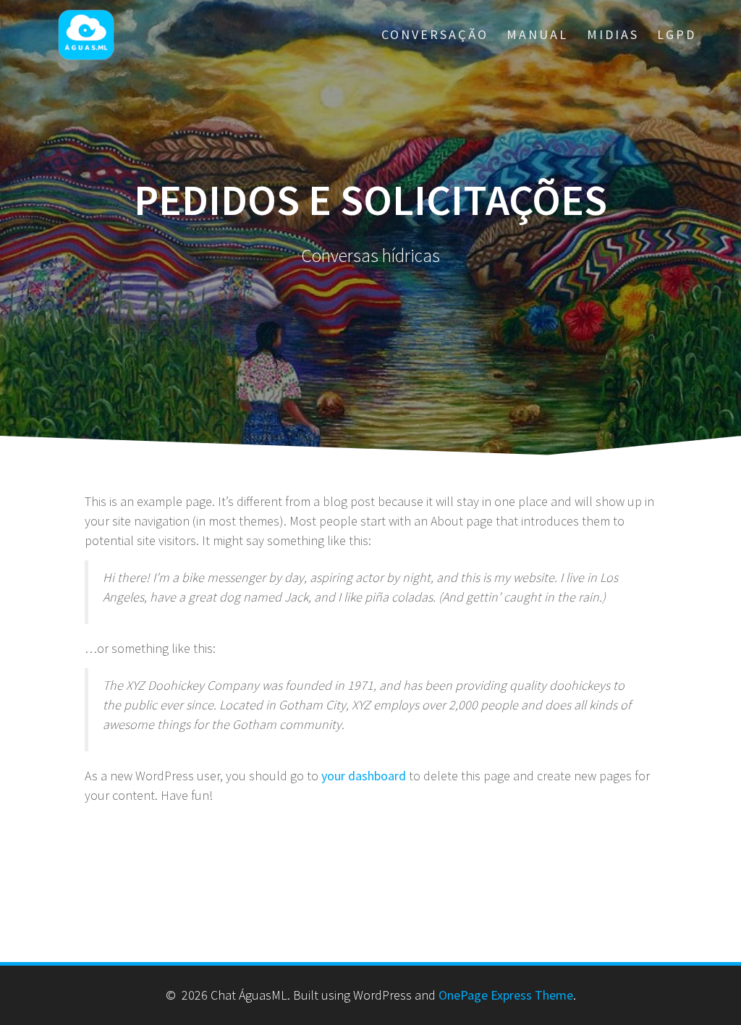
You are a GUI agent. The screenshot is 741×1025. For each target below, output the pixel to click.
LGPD (676, 34)
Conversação (434, 34)
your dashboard (363, 775)
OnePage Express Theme (506, 995)
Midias (613, 34)
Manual (537, 34)
